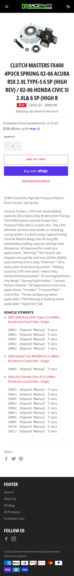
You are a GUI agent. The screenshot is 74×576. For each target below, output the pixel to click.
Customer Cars (14, 518)
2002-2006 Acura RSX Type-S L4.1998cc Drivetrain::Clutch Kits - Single (34, 319)
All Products (12, 512)
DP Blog (9, 505)
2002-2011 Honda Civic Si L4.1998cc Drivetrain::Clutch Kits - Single (32, 379)
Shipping (22, 111)
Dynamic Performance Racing (29, 551)
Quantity (9, 137)
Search (9, 492)
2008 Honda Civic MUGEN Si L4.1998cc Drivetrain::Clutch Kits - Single (34, 358)
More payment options (36, 181)
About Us (10, 499)
